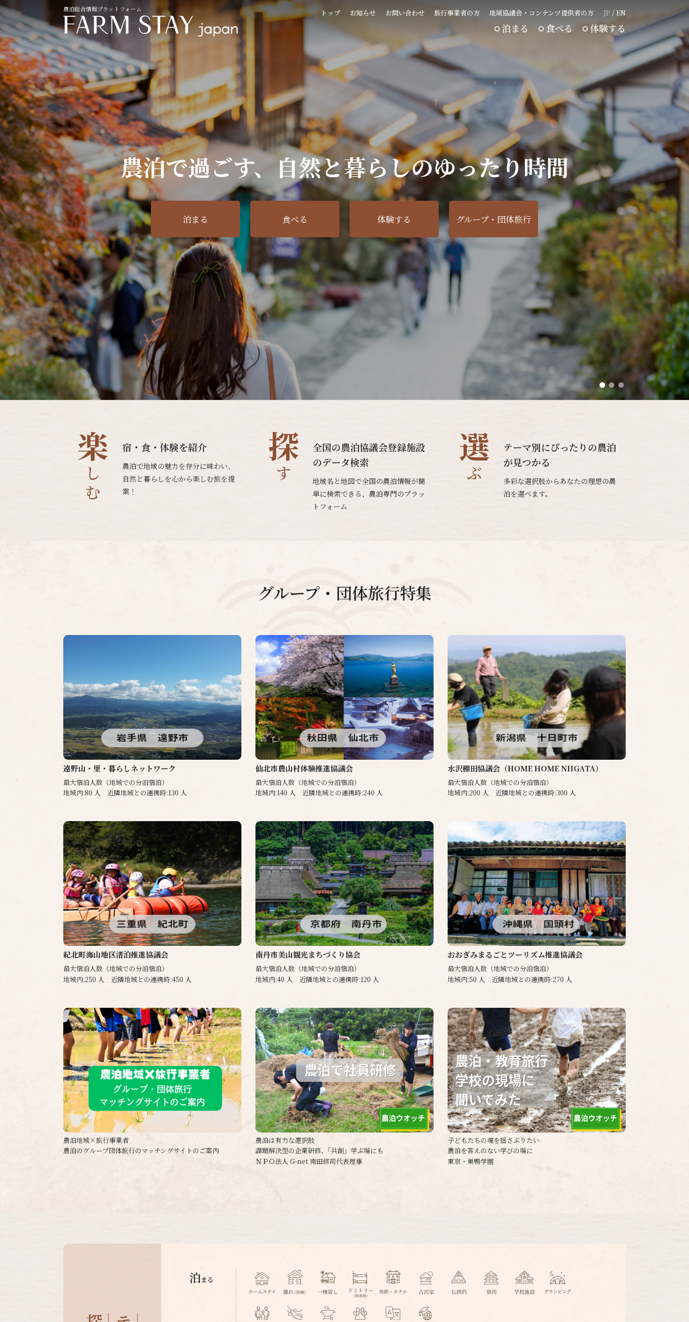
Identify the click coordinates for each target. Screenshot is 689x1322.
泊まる (515, 28)
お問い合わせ (405, 12)
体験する (608, 28)
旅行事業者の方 (457, 12)
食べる (559, 28)
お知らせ (363, 12)
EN (621, 12)
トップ (330, 12)
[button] (602, 385)
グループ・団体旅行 (493, 219)
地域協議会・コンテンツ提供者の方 (541, 12)
